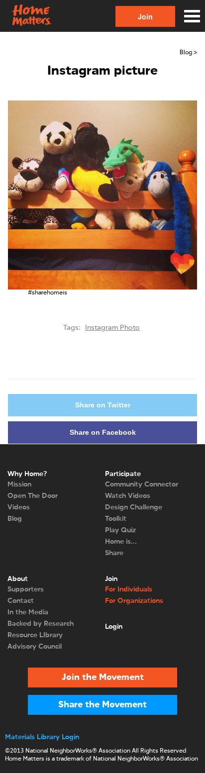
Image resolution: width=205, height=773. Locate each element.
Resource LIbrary (35, 635)
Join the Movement (103, 677)
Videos (18, 507)
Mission (19, 484)
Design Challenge (133, 507)
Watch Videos (127, 495)
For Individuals (128, 589)
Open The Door (32, 495)
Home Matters (31, 16)
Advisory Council (34, 646)
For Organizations (134, 600)
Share (114, 553)
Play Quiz (120, 530)
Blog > (188, 53)
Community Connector (141, 484)
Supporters (25, 589)
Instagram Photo (112, 327)
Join (145, 16)
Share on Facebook (103, 432)
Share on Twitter (102, 405)
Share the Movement (102, 704)
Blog (14, 518)
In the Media (27, 612)
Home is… (121, 541)
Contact (20, 600)
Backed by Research (40, 623)
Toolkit (115, 518)
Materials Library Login (42, 737)
